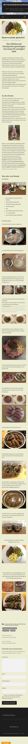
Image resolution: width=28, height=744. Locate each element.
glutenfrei (6, 630)
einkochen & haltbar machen (11, 624)
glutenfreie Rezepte (21, 624)
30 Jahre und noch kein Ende (9, 636)
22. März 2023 (5, 40)
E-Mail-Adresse (6, 681)
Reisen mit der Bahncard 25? (9, 642)
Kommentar (5, 657)
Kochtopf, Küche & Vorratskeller (11, 625)
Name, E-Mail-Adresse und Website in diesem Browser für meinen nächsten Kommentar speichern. (12, 696)
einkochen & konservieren (9, 628)
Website (4, 688)
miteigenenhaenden (13, 733)
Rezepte (13, 630)
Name (4, 674)
